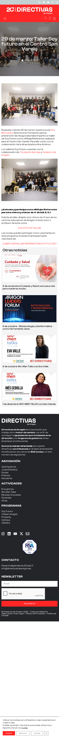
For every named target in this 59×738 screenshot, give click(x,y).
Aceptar (9, 733)
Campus (5, 520)
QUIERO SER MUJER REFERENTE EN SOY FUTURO (29, 243)
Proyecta (6, 517)
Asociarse (6, 478)
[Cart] (54, 18)
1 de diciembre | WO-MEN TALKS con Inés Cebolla (29, 404)
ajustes (24, 728)
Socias (4, 472)
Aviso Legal (18, 613)
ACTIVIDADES (11, 483)
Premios (5, 475)
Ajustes (37, 733)
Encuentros (7, 489)
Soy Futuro (7, 511)
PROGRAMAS (11, 505)
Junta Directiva (9, 470)
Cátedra (5, 523)
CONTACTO (10, 560)
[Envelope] (27, 534)
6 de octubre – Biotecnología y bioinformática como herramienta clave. (27, 327)
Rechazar (23, 733)
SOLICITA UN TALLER (29, 228)
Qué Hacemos (8, 467)
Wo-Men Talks (8, 492)
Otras (4, 500)
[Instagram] (39, 2)
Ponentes (6, 498)
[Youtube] (48, 2)
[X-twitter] (52, 2)
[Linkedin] (44, 2)
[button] (5, 18)
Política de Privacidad (35, 613)
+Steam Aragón (9, 514)
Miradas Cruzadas (11, 495)
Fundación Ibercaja (30, 152)
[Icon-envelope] (57, 2)
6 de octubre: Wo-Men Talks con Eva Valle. (26, 366)
